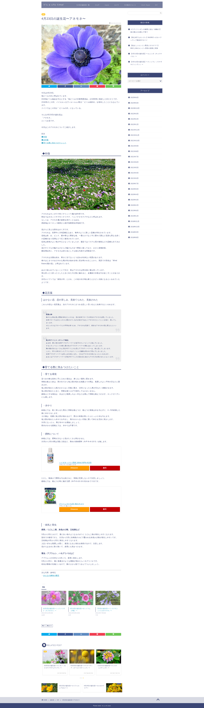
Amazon (74, 468)
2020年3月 (134, 200)
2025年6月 (134, 97)
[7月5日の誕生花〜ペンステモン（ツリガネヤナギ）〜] (107, 598)
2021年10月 (135, 140)
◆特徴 (44, 137)
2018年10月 (135, 227)
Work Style (145, 5)
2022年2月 (134, 119)
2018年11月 (134, 221)
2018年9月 (134, 232)
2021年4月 (134, 173)
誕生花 (50, 625)
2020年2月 (134, 205)
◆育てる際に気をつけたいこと (53, 143)
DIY (156, 5)
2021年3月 (134, 178)
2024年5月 (134, 103)
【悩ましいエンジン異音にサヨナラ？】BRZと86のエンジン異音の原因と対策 (144, 47)
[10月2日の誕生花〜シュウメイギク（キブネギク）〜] (53, 598)
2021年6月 (134, 162)
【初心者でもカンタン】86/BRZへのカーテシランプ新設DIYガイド (146, 39)
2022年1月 (134, 124)
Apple (107, 5)
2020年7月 (134, 183)
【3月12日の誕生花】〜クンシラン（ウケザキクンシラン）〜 (146, 63)
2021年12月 (135, 130)
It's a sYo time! (54, 4)
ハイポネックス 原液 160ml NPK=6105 (75, 463)
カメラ (116, 5)
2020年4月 (134, 194)
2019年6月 (134, 210)
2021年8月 (134, 151)
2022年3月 (134, 114)
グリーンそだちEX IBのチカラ (71, 504)
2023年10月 (135, 108)
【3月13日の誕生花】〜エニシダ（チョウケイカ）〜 (146, 55)
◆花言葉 (45, 140)
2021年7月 (134, 157)
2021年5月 (134, 167)
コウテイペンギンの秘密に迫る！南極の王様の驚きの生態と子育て (145, 31)
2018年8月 (134, 237)
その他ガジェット (130, 5)
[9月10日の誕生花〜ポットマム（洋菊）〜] (80, 598)
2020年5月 (134, 189)
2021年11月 (134, 135)
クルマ (97, 5)
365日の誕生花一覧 (83, 5)
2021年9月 (134, 146)
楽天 (105, 468)
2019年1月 (134, 216)
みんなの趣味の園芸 (51, 575)
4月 (43, 14)
